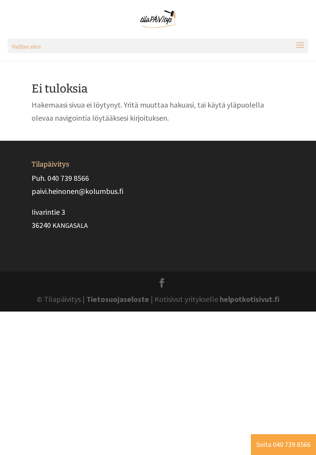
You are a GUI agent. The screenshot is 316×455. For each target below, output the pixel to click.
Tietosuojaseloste (117, 299)
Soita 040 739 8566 (283, 444)
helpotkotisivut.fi (249, 299)
